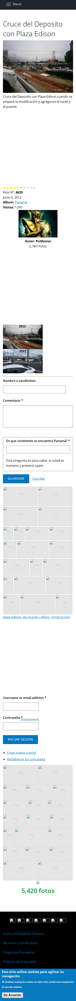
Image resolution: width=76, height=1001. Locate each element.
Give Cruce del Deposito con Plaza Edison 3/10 (11, 187)
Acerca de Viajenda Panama (23, 934)
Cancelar (38, 478)
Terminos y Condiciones (20, 943)
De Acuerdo (12, 995)
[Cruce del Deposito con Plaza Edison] (38, 92)
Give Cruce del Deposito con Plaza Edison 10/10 (34, 187)
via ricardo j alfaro (36, 617)
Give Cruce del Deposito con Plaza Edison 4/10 (14, 187)
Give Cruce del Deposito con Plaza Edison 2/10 (8, 187)
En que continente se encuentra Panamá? (38, 441)
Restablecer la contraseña (26, 759)
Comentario (13, 400)
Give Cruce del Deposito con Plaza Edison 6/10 (21, 187)
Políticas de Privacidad (19, 962)
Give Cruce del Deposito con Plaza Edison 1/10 (4, 187)
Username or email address (24, 698)
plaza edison (12, 617)
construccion (60, 617)
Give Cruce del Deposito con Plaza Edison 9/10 (31, 187)
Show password (29, 719)
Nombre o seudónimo (19, 381)
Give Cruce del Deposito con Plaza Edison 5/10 (17, 187)
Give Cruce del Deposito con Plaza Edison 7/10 (24, 187)
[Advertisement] (38, 147)
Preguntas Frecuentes (19, 952)
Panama (21, 202)
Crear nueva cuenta (21, 753)
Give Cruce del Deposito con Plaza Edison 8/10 (27, 187)
